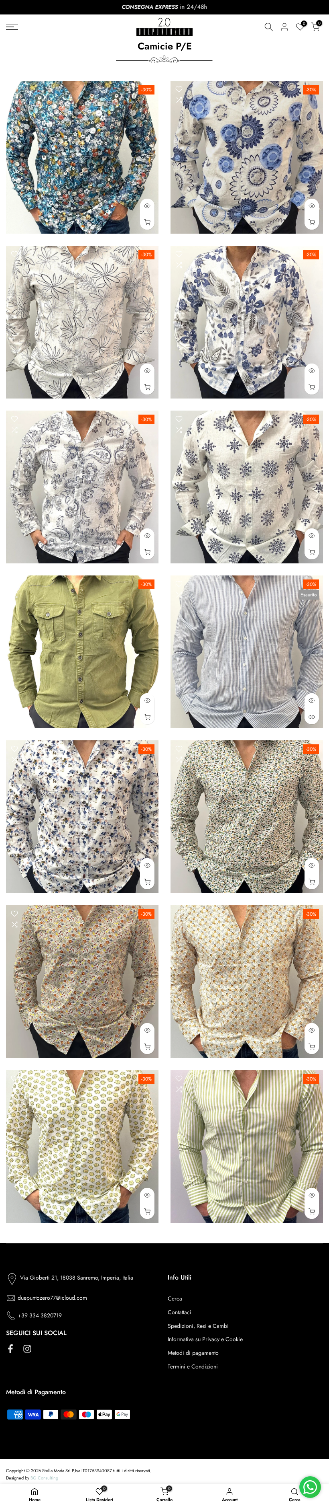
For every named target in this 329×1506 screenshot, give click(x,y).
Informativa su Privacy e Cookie (205, 1339)
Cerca (175, 1298)
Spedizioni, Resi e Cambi (198, 1326)
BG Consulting (44, 1478)
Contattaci (179, 1312)
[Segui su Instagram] (27, 1349)
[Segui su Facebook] (10, 1349)
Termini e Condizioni (193, 1366)
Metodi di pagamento (193, 1353)
